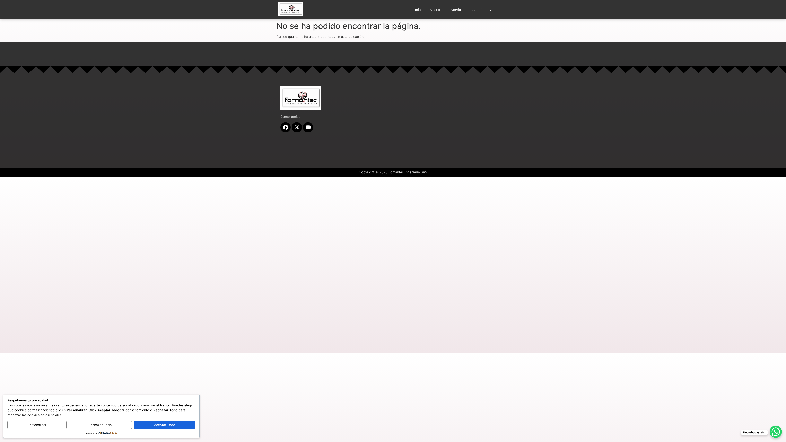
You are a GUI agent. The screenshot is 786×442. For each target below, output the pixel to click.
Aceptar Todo (164, 425)
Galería (478, 10)
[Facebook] (285, 127)
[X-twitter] (297, 127)
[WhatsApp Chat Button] (776, 432)
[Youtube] (308, 127)
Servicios (458, 10)
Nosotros (437, 10)
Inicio (419, 10)
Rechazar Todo (100, 425)
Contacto (497, 10)
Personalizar (36, 425)
